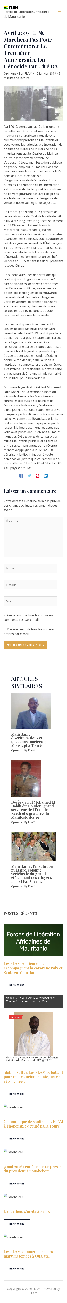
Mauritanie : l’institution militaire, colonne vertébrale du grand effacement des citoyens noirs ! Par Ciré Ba (32, 874)
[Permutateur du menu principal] (59, 12)
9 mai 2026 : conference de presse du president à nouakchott (32, 1168)
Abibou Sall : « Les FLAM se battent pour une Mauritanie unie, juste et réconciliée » (33, 1077)
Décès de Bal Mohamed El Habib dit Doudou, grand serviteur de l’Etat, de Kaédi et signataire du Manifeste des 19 (33, 810)
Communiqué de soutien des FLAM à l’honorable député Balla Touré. (33, 1123)
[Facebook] (21, 475)
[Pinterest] (37, 475)
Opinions (10, 73)
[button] (17, 985)
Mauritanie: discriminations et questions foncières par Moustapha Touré (31, 739)
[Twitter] (29, 475)
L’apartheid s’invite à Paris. (27, 1211)
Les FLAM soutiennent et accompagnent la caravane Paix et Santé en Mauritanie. (33, 968)
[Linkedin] (46, 475)
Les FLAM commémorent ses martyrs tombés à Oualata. (28, 1253)
